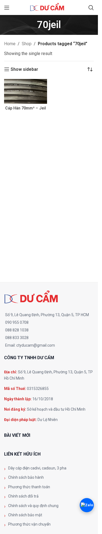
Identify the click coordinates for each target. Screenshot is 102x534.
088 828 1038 (17, 330)
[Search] (91, 7)
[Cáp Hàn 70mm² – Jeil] (25, 91)
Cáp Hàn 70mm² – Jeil (25, 108)
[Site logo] (49, 7)
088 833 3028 (17, 337)
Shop (27, 43)
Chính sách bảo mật (25, 515)
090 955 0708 (17, 322)
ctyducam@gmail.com (35, 345)
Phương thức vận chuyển (29, 524)
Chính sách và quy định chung (33, 506)
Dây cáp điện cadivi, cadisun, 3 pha (37, 468)
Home (10, 43)
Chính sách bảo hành (26, 477)
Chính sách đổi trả (23, 496)
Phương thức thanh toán (29, 487)
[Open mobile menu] (6, 7)
